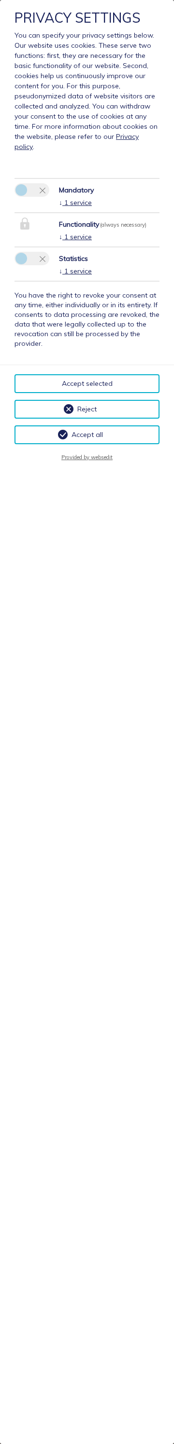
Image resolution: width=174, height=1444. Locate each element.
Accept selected (87, 383)
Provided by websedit (87, 457)
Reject (87, 409)
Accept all (87, 434)
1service (75, 202)
